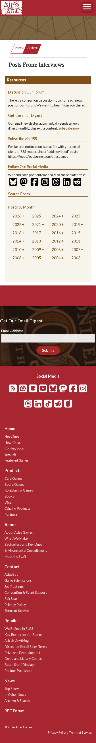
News (19, 47)
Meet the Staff (15, 556)
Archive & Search (17, 700)
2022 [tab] (17, 224)
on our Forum (25, 105)
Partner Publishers (18, 670)
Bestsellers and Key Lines (23, 544)
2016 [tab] (56, 232)
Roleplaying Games (18, 490)
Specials (10, 454)
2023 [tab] (75, 216)
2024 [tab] (56, 216)
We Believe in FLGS (18, 628)
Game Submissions (18, 580)
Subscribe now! (69, 128)
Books (9, 496)
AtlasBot (11, 574)
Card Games (13, 478)
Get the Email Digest (25, 115)
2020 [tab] (56, 224)
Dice (7, 502)
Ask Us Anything (16, 641)
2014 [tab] (17, 241)
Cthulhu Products (17, 508)
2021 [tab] (36, 224)
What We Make (16, 538)
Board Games (14, 484)
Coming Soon (14, 448)
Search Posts (19, 194)
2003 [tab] (75, 257)
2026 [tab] (17, 216)
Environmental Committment (25, 550)
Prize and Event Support (22, 653)
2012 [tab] (56, 241)
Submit (48, 350)
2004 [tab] (56, 257)
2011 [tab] (75, 241)
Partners (11, 514)
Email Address (12, 331)
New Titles (12, 442)
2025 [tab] (36, 216)
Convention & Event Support (25, 592)
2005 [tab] (36, 257)
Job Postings (14, 586)
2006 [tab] (17, 257)
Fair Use (10, 598)
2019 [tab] (75, 224)
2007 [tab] (75, 249)
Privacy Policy (15, 604)
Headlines (11, 436)
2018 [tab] (17, 232)
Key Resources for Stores (23, 634)
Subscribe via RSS (22, 138)
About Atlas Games (18, 532)
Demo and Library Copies (23, 658)
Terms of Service (16, 611)
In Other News (15, 694)
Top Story (11, 689)
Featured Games (16, 460)
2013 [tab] (36, 241)
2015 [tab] (75, 232)
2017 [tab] (36, 232)
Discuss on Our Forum (26, 92)
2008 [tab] (56, 249)
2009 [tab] (36, 249)
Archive (32, 47)
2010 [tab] (17, 249)
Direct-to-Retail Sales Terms (25, 647)
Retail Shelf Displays (19, 664)
